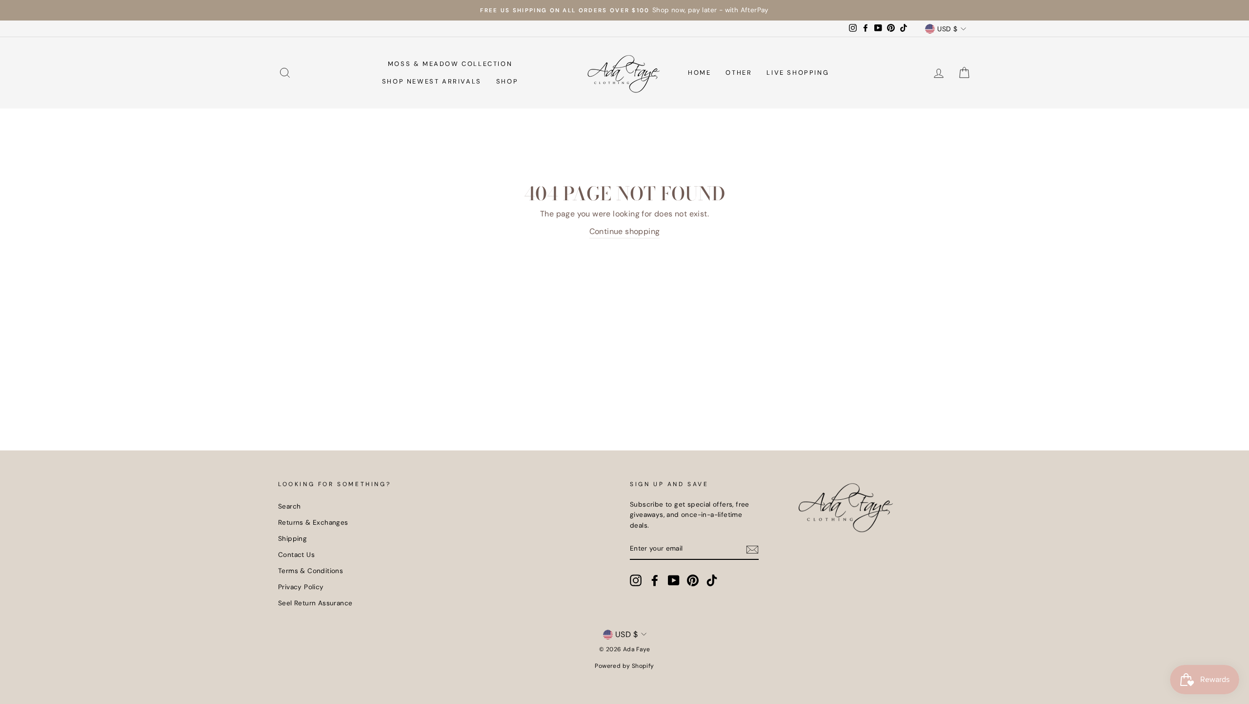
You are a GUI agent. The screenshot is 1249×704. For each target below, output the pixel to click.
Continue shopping (624, 231)
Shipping (292, 538)
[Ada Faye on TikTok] (712, 580)
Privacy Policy (301, 587)
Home (699, 72)
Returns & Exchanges (313, 522)
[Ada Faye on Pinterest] (693, 580)
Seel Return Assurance (315, 603)
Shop (507, 81)
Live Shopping (797, 72)
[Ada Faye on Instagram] (636, 580)
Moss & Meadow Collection (450, 64)
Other (738, 72)
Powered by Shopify (624, 666)
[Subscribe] (752, 549)
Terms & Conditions (310, 571)
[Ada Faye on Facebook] (655, 580)
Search (289, 506)
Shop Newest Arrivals (432, 81)
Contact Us (296, 555)
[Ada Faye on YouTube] (674, 580)
